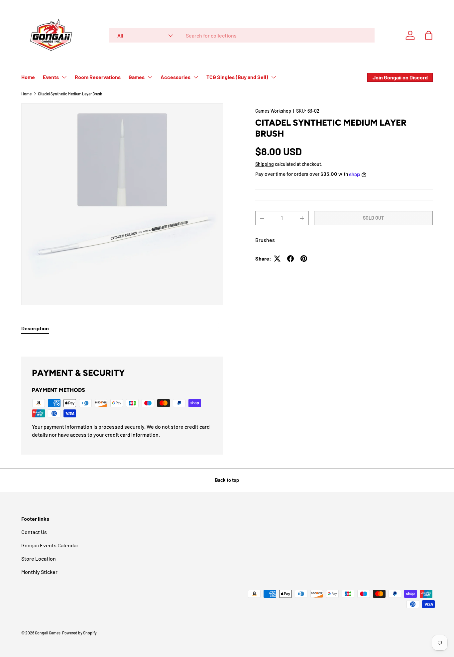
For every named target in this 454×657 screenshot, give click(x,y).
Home (28, 77)
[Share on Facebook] (290, 258)
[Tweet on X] (277, 258)
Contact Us (34, 532)
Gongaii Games (47, 632)
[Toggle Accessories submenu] (196, 77)
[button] (428, 35)
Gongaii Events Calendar (49, 545)
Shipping (264, 164)
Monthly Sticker (39, 572)
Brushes (265, 240)
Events (51, 77)
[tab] (35, 328)
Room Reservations (98, 77)
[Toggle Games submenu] (150, 77)
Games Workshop (273, 111)
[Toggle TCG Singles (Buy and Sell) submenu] (274, 77)
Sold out (373, 218)
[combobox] (242, 35)
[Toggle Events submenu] (64, 77)
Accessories (175, 77)
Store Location (38, 558)
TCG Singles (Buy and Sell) (237, 77)
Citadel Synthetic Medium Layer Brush (70, 93)
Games (137, 77)
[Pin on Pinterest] (303, 258)
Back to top (227, 480)
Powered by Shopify (79, 632)
